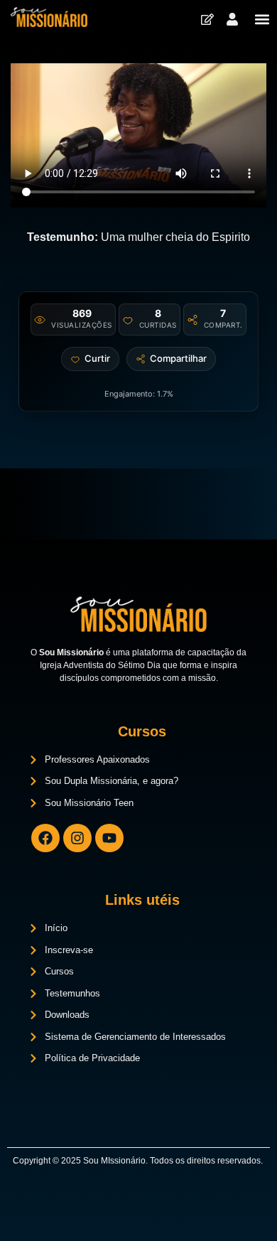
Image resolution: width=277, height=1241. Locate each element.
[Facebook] (45, 838)
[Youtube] (109, 838)
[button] (261, 19)
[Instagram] (77, 838)
